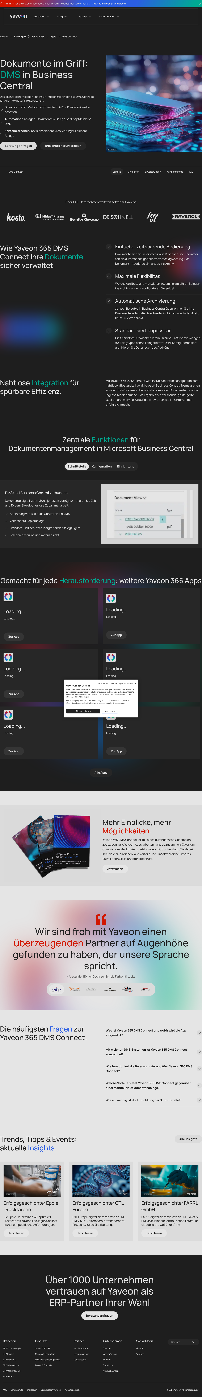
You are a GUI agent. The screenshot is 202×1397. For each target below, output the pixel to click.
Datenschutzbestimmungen (110, 683)
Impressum (130, 683)
